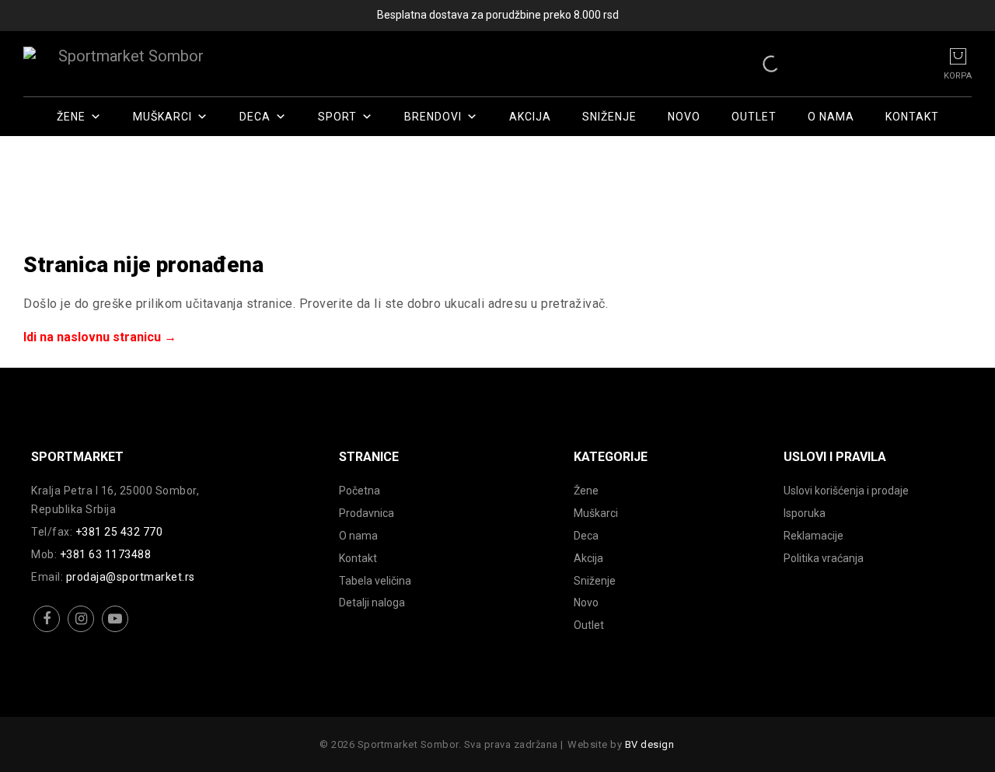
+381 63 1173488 (106, 554)
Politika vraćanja (824, 558)
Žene (71, 116)
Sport (337, 116)
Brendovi (433, 116)
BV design (650, 744)
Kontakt (912, 116)
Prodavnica (366, 513)
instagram (81, 631)
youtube (115, 631)
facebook (47, 631)
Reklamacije (813, 535)
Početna (359, 490)
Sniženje (609, 116)
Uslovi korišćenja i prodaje (846, 490)
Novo (684, 116)
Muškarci (162, 116)
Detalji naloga (372, 602)
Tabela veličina (375, 581)
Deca (255, 116)
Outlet (754, 116)
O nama (831, 116)
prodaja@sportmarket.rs (130, 577)
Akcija (530, 116)
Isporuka (805, 513)
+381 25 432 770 (119, 532)
